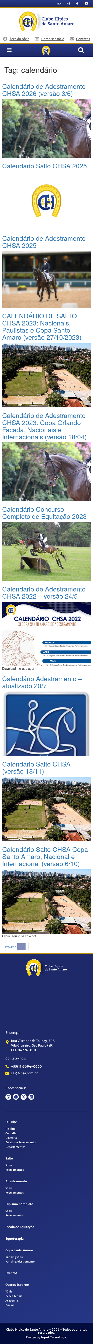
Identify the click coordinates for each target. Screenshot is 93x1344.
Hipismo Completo (19, 1204)
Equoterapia (14, 1239)
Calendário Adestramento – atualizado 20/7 (42, 682)
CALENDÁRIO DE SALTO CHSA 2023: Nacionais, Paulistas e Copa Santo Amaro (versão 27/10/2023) (42, 326)
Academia (11, 1300)
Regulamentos (14, 1169)
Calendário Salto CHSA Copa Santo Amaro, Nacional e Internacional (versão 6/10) (45, 856)
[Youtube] (86, 3)
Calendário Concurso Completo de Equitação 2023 (44, 512)
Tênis (8, 1291)
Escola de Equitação (19, 1227)
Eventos (11, 1273)
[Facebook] (16, 1097)
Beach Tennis (13, 1296)
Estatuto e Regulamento (20, 1142)
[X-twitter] (23, 1097)
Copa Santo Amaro (19, 1250)
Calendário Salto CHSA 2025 (44, 165)
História (10, 1128)
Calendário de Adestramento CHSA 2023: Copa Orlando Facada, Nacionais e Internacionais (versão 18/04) (44, 426)
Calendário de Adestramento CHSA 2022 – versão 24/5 (44, 592)
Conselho (11, 1133)
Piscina (9, 1305)
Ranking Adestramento (20, 1261)
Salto (9, 1158)
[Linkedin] (31, 1097)
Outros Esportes (17, 1285)
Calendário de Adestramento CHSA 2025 (44, 241)
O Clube (11, 1122)
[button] (81, 50)
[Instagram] (68, 3)
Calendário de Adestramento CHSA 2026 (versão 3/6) (44, 89)
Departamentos (15, 1146)
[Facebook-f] (77, 3)
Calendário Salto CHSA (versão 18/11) (36, 767)
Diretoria (11, 1137)
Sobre (9, 1165)
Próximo (14, 947)
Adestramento (16, 1181)
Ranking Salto (14, 1257)
